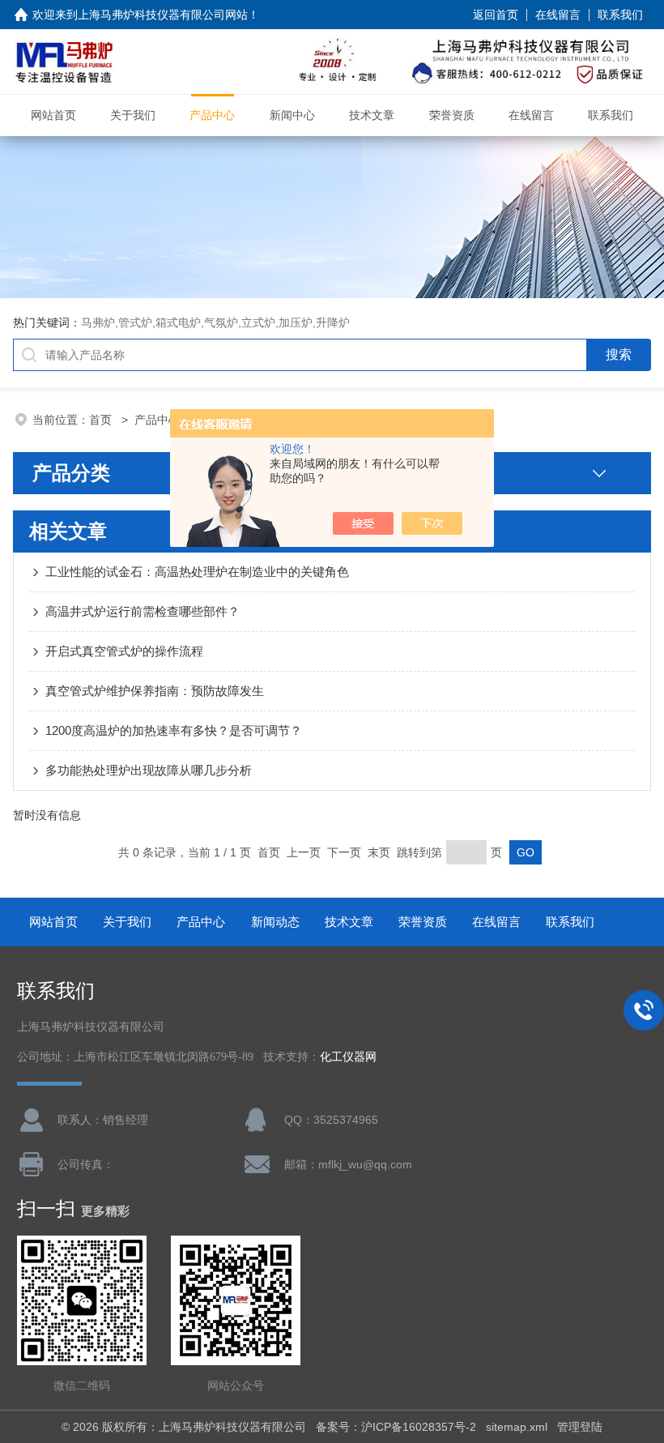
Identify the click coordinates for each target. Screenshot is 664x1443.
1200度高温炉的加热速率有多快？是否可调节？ (173, 730)
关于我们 (132, 115)
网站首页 (53, 115)
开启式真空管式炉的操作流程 (124, 651)
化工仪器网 (348, 1057)
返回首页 (495, 14)
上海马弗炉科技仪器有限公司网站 (163, 14)
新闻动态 (275, 922)
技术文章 (371, 115)
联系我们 (620, 14)
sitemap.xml (516, 1426)
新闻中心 (292, 115)
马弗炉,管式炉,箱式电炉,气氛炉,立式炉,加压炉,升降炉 (215, 322)
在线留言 (558, 14)
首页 (102, 419)
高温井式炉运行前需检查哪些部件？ (142, 611)
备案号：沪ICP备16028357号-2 (396, 1426)
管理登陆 (579, 1426)
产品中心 (212, 115)
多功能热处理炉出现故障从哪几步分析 (148, 770)
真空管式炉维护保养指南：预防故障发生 (154, 691)
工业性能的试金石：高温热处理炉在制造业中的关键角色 (197, 571)
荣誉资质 (452, 115)
